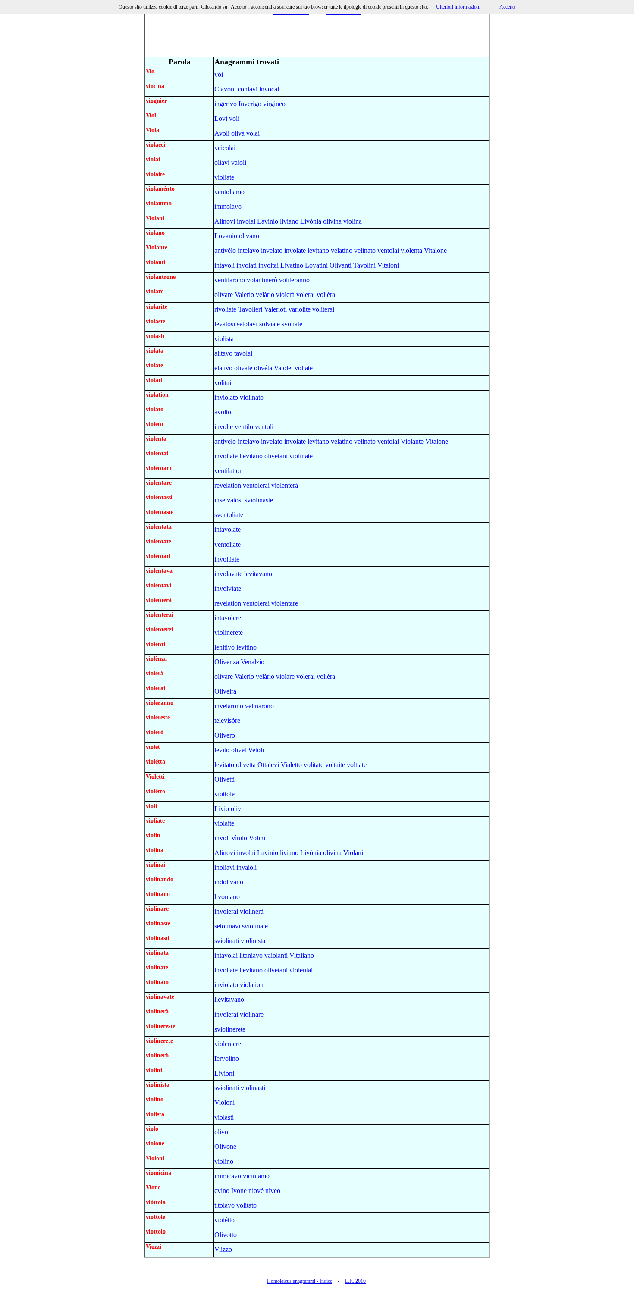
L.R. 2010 (355, 1281)
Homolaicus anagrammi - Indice (299, 1281)
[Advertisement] (317, 36)
